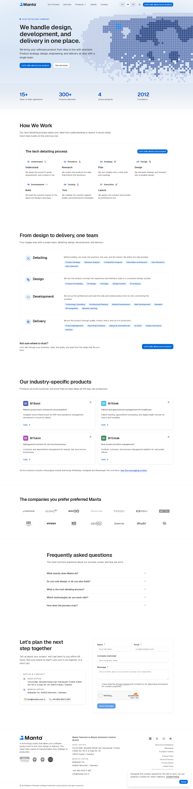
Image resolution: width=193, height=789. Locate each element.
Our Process (53, 4)
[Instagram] (164, 738)
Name (101, 645)
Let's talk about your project (158, 4)
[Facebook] (170, 738)
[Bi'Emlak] (135, 448)
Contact (104, 4)
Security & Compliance (164, 745)
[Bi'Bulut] (57, 414)
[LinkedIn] (150, 738)
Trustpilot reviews (166, 752)
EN (128, 4)
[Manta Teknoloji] (28, 4)
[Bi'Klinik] (135, 414)
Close (183, 782)
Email (137, 645)
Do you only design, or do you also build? (68, 581)
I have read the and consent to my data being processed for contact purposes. (135, 685)
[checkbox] (98, 684)
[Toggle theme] (139, 4)
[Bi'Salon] (57, 448)
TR (122, 4)
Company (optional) (106, 656)
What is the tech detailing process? (65, 589)
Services (67, 4)
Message (102, 667)
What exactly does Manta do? (62, 573)
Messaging (169, 748)
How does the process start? (62, 605)
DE (133, 4)
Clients (93, 4)
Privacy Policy (167, 756)
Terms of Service (166, 759)
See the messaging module (134, 470)
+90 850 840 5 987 (61, 699)
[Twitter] (157, 738)
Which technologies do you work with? (67, 597)
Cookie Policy (168, 766)
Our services (61, 65)
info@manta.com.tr (36, 699)
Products (79, 4)
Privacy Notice (122, 684)
